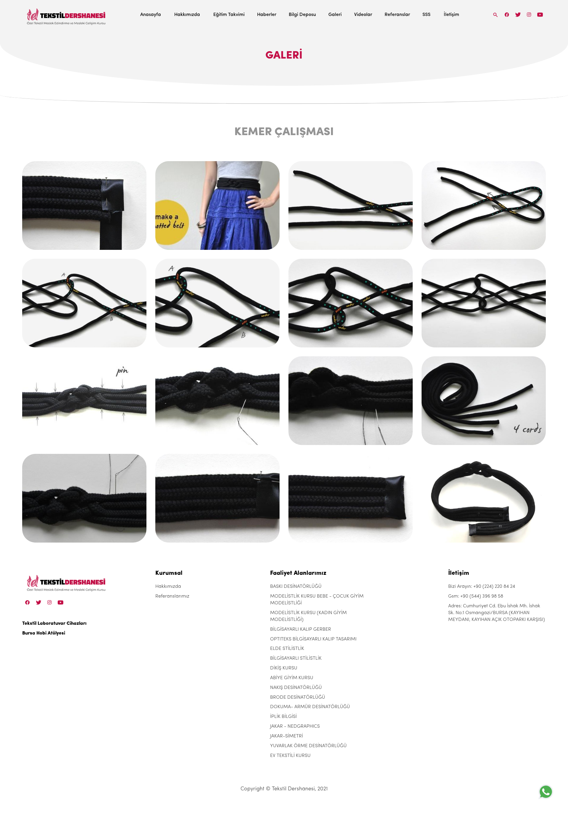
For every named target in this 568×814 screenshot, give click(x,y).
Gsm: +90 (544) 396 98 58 (475, 596)
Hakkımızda (187, 14)
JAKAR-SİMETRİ (286, 736)
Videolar (363, 14)
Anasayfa (150, 14)
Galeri (335, 14)
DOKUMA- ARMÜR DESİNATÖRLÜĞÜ (310, 707)
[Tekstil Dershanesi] (66, 15)
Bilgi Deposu (302, 14)
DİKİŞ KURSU (283, 668)
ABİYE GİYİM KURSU (291, 678)
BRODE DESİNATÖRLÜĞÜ (297, 697)
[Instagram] (529, 14)
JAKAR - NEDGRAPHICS (295, 726)
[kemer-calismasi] (84, 205)
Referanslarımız (172, 596)
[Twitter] (518, 14)
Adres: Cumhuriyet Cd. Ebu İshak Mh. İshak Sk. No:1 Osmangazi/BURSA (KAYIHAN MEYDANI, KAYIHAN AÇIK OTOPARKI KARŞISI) (496, 613)
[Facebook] (507, 14)
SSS (426, 14)
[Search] (495, 14)
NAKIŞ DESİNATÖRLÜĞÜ (296, 687)
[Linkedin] (540, 14)
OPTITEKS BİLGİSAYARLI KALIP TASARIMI (313, 639)
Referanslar (397, 14)
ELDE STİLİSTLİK (287, 648)
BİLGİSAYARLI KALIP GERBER (300, 629)
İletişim (451, 14)
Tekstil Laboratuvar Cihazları (54, 623)
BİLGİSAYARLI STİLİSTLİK (296, 658)
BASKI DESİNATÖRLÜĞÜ (296, 586)
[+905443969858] (545, 791)
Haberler (266, 14)
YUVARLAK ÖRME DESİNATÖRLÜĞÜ (308, 746)
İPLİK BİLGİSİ (283, 716)
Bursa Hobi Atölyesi (43, 633)
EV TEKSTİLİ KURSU (290, 755)
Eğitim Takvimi (229, 14)
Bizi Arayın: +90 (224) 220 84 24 (481, 586)
